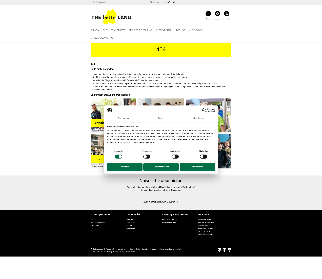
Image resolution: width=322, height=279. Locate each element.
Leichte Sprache (97, 252)
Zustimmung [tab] (123, 118)
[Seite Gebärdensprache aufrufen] (174, 2)
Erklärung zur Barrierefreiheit (169, 249)
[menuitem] (97, 31)
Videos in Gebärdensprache (117, 249)
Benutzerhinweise (149, 249)
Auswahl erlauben (161, 167)
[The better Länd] (125, 16)
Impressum (119, 252)
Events (95, 30)
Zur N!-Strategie (99, 2)
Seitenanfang (97, 249)
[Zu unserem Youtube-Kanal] (229, 250)
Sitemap (109, 252)
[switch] (146, 157)
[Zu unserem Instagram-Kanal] (224, 250)
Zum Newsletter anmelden (159, 202)
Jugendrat (195, 30)
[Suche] (219, 250)
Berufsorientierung (141, 30)
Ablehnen (125, 167)
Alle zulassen (197, 167)
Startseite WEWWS (99, 38)
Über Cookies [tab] (198, 118)
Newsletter (130, 252)
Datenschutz (135, 249)
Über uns (180, 30)
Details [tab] (161, 118)
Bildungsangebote (114, 30)
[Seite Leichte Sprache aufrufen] (169, 2)
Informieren (163, 30)
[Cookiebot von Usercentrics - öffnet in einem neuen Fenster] (204, 110)
